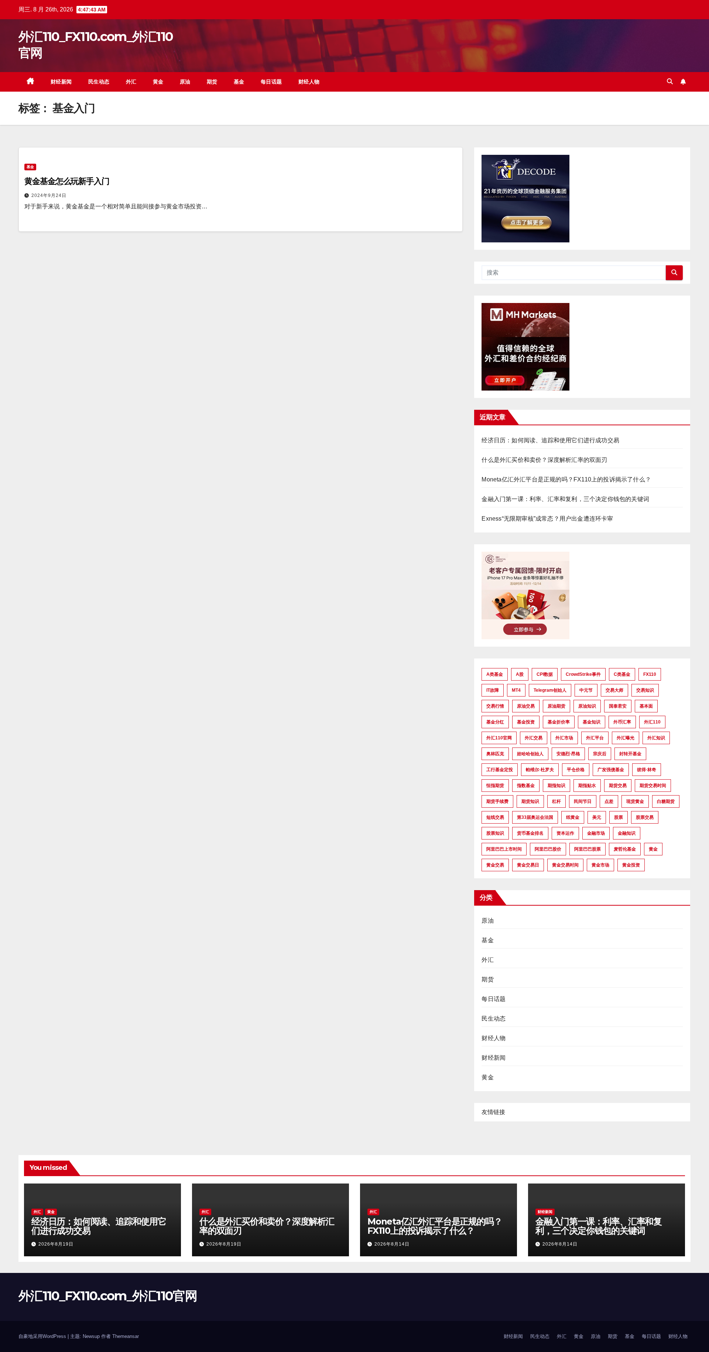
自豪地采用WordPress (43, 1336)
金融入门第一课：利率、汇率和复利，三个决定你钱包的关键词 (565, 499)
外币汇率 (622, 722)
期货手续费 (497, 801)
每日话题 (271, 81)
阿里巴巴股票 (587, 849)
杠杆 (556, 801)
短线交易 (495, 817)
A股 (520, 674)
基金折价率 (559, 722)
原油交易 (526, 706)
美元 (596, 817)
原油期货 (556, 706)
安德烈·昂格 (568, 753)
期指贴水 (587, 785)
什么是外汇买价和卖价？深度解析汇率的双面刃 (544, 460)
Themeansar (125, 1336)
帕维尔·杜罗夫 (540, 769)
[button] (670, 81)
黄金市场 (600, 865)
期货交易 (618, 785)
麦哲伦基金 (625, 849)
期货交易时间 (653, 785)
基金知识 (591, 722)
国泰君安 (618, 706)
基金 (239, 81)
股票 (618, 817)
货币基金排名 (530, 833)
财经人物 (309, 81)
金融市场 (596, 833)
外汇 (131, 81)
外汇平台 (595, 737)
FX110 (649, 674)
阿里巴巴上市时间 (504, 849)
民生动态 (99, 81)
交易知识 (645, 690)
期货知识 (530, 801)
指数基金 (526, 785)
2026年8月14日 (392, 1244)
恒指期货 (495, 785)
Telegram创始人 (550, 690)
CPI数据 (545, 674)
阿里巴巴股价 (548, 849)
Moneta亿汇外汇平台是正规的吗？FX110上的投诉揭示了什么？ (566, 479)
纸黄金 (572, 817)
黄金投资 (631, 865)
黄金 (158, 81)
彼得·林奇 (646, 769)
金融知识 (627, 833)
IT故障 (492, 690)
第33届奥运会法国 (535, 817)
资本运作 (565, 833)
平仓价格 (576, 769)
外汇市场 (564, 737)
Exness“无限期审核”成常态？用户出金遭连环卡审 (547, 518)
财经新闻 (61, 81)
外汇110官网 (499, 737)
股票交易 (645, 817)
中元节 (586, 690)
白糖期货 (666, 801)
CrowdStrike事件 (583, 674)
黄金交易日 (528, 865)
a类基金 (494, 674)
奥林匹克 (495, 753)
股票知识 (495, 833)
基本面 (646, 706)
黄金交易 (495, 865)
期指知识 (556, 785)
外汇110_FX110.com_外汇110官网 (107, 1296)
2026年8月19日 (55, 1244)
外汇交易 (533, 737)
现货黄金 (635, 801)
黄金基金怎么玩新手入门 (66, 181)
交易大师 (614, 690)
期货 (212, 81)
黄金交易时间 (565, 865)
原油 (185, 81)
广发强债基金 (610, 769)
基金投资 (526, 722)
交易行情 (495, 706)
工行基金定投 (499, 769)
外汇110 (652, 722)
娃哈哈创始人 (530, 753)
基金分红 (495, 722)
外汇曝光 (625, 737)
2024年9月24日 (48, 195)
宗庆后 (599, 753)
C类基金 (622, 674)
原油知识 (587, 706)
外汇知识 (656, 737)
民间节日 (583, 801)
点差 (608, 801)
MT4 (516, 690)
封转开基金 (630, 753)
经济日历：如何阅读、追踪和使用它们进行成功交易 (550, 440)
